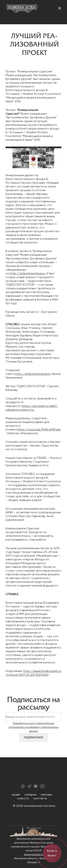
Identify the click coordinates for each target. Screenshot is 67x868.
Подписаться (33, 737)
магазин (46, 794)
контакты (40, 798)
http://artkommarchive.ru (27, 273)
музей (16, 794)
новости (23, 798)
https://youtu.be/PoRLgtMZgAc (39, 429)
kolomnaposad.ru (33, 854)
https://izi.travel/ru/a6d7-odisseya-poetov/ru (32, 407)
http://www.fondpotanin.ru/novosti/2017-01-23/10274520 (33, 672)
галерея (30, 794)
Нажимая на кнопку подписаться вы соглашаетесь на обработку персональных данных (34, 727)
